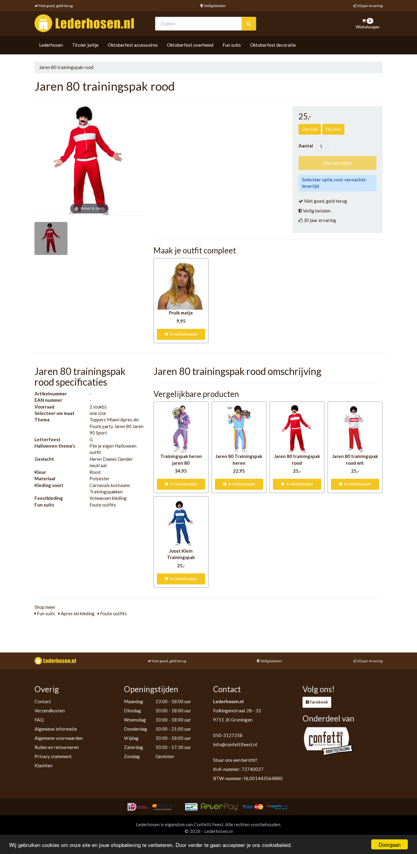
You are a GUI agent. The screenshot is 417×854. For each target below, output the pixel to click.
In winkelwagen (182, 334)
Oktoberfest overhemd (190, 45)
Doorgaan (390, 844)
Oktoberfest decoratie (273, 45)
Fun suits (232, 45)
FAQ (39, 719)
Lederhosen (51, 45)
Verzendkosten (49, 710)
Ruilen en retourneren (56, 747)
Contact (42, 701)
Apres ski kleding (77, 613)
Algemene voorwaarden (58, 738)
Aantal (308, 145)
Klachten (43, 765)
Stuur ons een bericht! (235, 760)
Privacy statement (53, 756)
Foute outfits (113, 613)
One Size (309, 129)
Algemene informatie (55, 729)
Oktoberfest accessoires (133, 45)
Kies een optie (337, 162)
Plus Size (333, 129)
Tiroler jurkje (85, 45)
